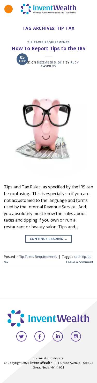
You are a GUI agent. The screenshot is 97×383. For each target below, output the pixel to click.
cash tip (80, 256)
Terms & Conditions (48, 358)
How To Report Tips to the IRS (48, 48)
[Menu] (8, 9)
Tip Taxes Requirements (48, 42)
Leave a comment (79, 262)
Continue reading (49, 239)
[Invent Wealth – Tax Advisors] (48, 9)
